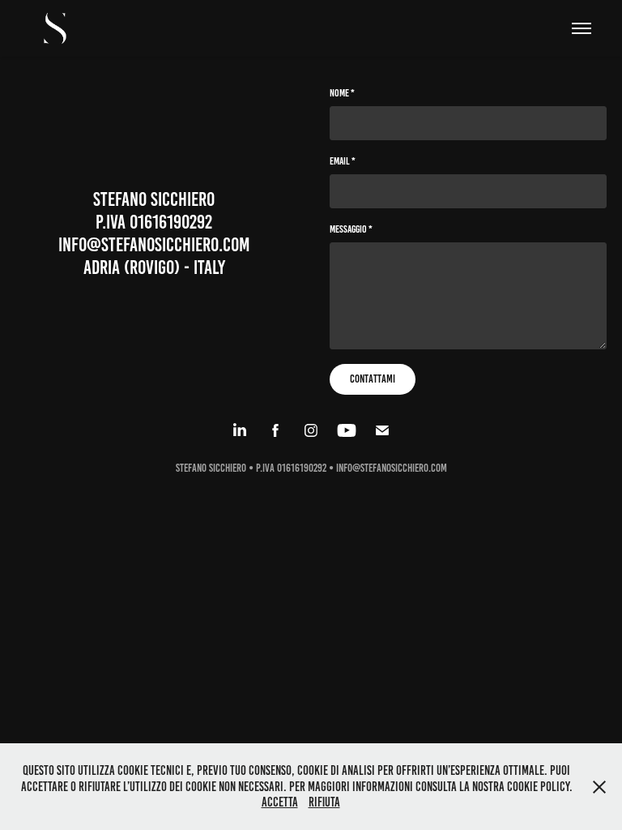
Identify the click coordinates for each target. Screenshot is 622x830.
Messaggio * (351, 229)
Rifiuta (324, 802)
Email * (343, 161)
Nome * (342, 93)
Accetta (280, 802)
